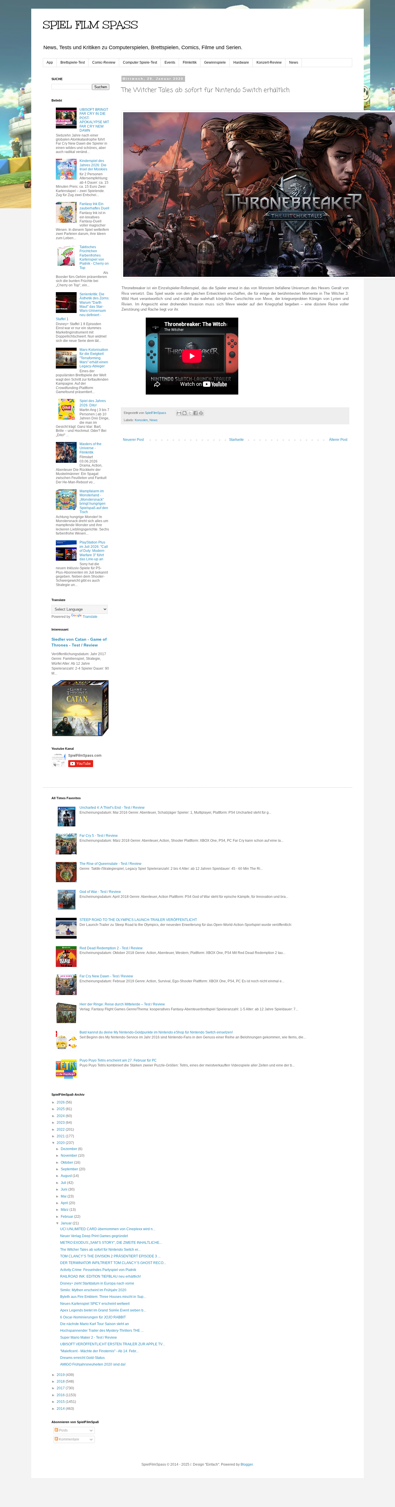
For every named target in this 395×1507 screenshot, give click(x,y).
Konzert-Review (269, 62)
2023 (61, 1123)
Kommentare (68, 1439)
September (70, 1169)
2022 (61, 1130)
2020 (61, 1143)
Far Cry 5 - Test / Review (99, 836)
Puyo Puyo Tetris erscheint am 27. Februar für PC (118, 1060)
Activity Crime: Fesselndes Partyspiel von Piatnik (98, 1270)
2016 (61, 1395)
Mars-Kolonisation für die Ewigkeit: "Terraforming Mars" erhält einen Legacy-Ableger (94, 358)
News (293, 62)
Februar (67, 1217)
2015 (61, 1402)
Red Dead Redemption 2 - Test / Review (111, 948)
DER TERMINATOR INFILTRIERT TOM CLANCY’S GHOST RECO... (113, 1263)
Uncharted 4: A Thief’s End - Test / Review (112, 808)
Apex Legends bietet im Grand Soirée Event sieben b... (103, 1310)
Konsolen (141, 420)
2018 (61, 1381)
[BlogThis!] (184, 413)
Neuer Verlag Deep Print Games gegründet (94, 1236)
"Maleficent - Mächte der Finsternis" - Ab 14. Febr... (99, 1351)
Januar (67, 1223)
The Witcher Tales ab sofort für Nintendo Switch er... (100, 1250)
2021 (61, 1136)
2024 (61, 1116)
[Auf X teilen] (190, 413)
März (65, 1210)
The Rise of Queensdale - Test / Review (110, 864)
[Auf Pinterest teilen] (201, 413)
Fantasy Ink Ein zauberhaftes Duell (94, 206)
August (67, 1176)
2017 (61, 1388)
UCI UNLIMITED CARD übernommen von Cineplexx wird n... (107, 1229)
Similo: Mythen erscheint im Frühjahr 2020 (93, 1290)
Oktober (67, 1162)
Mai (64, 1196)
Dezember (69, 1149)
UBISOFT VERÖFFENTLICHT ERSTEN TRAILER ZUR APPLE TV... (112, 1344)
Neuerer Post (133, 440)
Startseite (236, 440)
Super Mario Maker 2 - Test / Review (88, 1337)
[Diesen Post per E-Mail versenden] (179, 413)
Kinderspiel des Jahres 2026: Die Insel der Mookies (93, 165)
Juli (64, 1183)
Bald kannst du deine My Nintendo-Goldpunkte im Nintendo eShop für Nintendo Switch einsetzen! (156, 1032)
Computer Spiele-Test (140, 62)
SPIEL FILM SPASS (90, 25)
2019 (61, 1375)
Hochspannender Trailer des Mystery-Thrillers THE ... (101, 1331)
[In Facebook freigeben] (195, 413)
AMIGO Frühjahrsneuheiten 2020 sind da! (92, 1364)
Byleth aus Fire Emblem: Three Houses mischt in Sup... (103, 1297)
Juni (64, 1189)
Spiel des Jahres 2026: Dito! (93, 403)
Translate (90, 617)
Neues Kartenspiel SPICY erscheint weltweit (95, 1304)
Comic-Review (103, 62)
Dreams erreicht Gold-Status (82, 1358)
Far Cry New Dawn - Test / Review (106, 976)
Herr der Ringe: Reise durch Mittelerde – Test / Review (122, 1004)
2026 (61, 1102)
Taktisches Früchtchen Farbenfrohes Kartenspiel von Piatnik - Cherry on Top (94, 257)
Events (170, 62)
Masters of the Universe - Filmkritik (90, 448)
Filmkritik (190, 62)
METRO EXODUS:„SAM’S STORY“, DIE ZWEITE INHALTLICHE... (111, 1243)
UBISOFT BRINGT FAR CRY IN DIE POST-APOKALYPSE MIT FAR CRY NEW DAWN (94, 120)
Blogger (247, 1464)
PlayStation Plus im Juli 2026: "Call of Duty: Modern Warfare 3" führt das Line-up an (94, 550)
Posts (63, 1430)
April (65, 1203)
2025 (61, 1109)
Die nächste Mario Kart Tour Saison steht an (94, 1324)
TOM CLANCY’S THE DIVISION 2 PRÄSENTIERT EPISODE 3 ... (110, 1256)
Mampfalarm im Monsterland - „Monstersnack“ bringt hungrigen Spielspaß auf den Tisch (94, 501)
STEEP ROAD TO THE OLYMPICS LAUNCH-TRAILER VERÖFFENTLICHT (138, 920)
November (69, 1156)
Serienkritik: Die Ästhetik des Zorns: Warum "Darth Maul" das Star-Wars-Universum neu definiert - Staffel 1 (82, 306)
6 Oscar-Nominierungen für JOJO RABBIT (93, 1317)
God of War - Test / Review (100, 892)
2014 (61, 1409)
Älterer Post (338, 440)
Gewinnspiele (215, 62)
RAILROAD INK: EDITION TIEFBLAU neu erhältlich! (100, 1276)
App (50, 62)
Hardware (241, 62)
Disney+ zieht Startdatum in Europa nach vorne (97, 1283)
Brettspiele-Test (72, 62)
